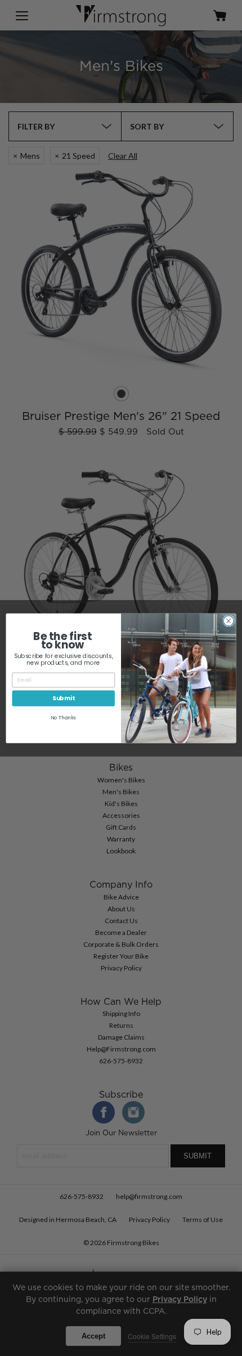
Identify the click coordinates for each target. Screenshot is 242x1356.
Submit (63, 698)
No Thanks (63, 717)
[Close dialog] (228, 620)
